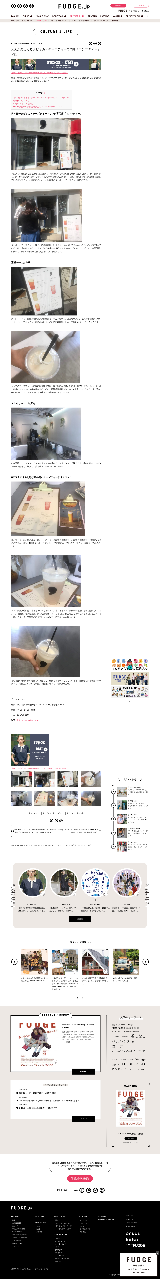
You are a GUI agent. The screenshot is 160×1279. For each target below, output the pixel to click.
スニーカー (115, 1060)
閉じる (44, 93)
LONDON (39, 1232)
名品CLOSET (16, 1223)
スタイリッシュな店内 (23, 103)
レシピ (82, 1226)
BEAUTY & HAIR (59, 16)
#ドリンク (71, 813)
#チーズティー (59, 813)
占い (134, 1041)
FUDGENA (92, 16)
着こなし (138, 1036)
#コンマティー (35, 813)
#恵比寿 (80, 813)
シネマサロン (85, 21)
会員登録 (118, 5)
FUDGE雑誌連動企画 (131, 1031)
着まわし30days (118, 1025)
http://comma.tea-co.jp (27, 720)
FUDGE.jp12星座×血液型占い (126, 1028)
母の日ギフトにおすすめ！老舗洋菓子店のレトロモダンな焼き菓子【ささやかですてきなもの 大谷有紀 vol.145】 (39, 831)
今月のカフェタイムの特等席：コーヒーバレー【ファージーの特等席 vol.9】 (81, 831)
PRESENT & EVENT (134, 16)
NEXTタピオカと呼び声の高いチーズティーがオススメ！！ (38, 106)
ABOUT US (15, 1269)
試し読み (131, 1138)
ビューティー (84, 1223)
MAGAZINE (117, 16)
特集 (13, 1220)
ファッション (84, 1220)
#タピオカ (47, 813)
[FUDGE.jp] (74, 6)
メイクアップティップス (63, 1229)
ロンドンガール (121, 1069)
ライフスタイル (27, 21)
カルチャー (15, 21)
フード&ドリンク (41, 21)
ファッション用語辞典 (19, 1237)
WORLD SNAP (42, 16)
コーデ (117, 1046)
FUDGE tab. (28, 16)
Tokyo (130, 1024)
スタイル (116, 1064)
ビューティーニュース (62, 1223)
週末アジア (62, 21)
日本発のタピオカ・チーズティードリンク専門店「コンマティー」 (41, 97)
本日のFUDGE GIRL (127, 1060)
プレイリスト (73, 21)
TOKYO (38, 1226)
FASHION (15, 16)
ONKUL (143, 1070)
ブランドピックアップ (19, 1235)
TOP (12, 845)
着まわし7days (17, 1243)
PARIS (38, 1229)
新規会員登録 (80, 1179)
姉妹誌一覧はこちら (130, 1142)
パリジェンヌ (121, 1041)
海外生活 (83, 1232)
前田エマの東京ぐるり (101, 21)
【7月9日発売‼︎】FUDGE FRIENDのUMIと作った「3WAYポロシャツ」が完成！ (39, 73)
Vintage (140, 1059)
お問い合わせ (26, 1269)
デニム (136, 1069)
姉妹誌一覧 (130, 1219)
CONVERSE (125, 1037)
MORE (83, 1071)
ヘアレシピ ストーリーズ (63, 1226)
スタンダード (16, 1240)
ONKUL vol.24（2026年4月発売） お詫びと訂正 (38, 1108)
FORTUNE (104, 16)
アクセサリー (16, 1246)
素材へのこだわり (21, 100)
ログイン (141, 5)
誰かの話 (115, 21)
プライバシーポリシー (42, 1269)
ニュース (15, 1226)
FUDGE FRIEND (133, 1064)
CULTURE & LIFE (77, 16)
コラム (52, 21)
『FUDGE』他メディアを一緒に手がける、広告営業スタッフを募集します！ (49, 1100)
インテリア (117, 1031)
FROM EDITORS (131, 1223)
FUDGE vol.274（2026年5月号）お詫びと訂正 (37, 1093)
